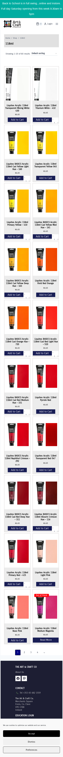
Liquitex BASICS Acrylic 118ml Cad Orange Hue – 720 (17, 342)
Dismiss (31, 741)
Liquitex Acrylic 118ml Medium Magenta (45, 629)
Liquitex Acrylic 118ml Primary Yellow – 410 (17, 223)
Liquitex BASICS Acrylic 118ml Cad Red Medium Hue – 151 (17, 400)
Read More (46, 639)
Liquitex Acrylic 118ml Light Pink (45, 573)
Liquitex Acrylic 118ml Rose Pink (17, 629)
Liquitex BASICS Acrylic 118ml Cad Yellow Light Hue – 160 (17, 167)
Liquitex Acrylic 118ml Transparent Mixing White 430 (17, 108)
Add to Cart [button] (17, 119)
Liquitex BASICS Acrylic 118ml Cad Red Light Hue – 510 (46, 342)
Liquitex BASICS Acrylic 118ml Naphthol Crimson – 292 (17, 458)
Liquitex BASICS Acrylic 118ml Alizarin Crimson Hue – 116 (46, 517)
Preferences (31, 750)
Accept (31, 733)
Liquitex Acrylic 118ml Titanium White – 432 (45, 106)
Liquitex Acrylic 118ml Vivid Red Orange (45, 282)
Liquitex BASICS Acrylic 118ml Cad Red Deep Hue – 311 (17, 517)
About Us (19, 672)
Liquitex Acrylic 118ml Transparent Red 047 (45, 457)
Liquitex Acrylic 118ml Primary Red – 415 (17, 573)
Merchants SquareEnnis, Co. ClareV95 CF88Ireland (24, 704)
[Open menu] (56, 24)
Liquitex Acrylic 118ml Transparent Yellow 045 (45, 165)
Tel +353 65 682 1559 (30, 692)
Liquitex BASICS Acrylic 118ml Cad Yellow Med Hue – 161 (46, 225)
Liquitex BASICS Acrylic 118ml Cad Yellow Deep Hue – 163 (17, 283)
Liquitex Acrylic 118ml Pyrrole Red (45, 398)
